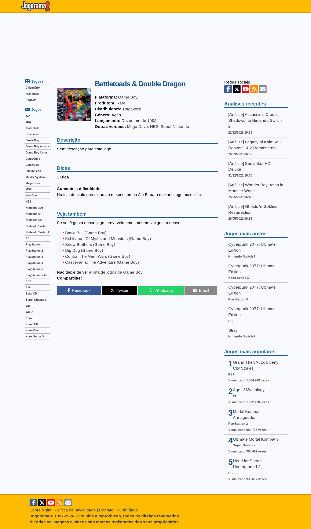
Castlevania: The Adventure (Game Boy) (102, 262)
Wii (28, 305)
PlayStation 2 (34, 250)
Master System (35, 177)
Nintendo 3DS (35, 207)
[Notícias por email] (263, 89)
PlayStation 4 (34, 262)
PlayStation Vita (36, 275)
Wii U (29, 312)
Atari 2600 (32, 128)
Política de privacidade (75, 510)
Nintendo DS (34, 220)
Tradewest (131, 109)
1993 (152, 120)
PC (27, 238)
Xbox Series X (35, 336)
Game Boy (128, 97)
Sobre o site (40, 510)
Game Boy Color (36, 152)
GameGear (32, 164)
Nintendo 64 (33, 213)
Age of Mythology (249, 390)
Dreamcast (32, 134)
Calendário (33, 87)
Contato (106, 510)
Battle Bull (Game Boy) (85, 233)
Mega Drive (137, 126)
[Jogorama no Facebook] (228, 89)
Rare (121, 103)
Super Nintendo (175, 126)
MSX (29, 189)
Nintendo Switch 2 (38, 232)
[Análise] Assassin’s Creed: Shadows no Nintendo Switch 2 (255, 120)
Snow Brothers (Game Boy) (90, 244)
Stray (233, 330)
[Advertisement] (155, 44)
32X (28, 115)
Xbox (29, 318)
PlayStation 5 (34, 269)
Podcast (31, 99)
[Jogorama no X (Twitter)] (237, 89)
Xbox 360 (32, 324)
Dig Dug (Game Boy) (84, 250)
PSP (28, 281)
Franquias (32, 93)
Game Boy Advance (38, 146)
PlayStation (33, 244)
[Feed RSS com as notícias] (254, 89)
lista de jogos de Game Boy (117, 272)
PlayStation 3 (34, 256)
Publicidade (127, 510)
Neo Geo (31, 195)
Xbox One (32, 330)
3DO (28, 121)
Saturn (30, 287)
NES (154, 126)
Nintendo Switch (36, 226)
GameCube (33, 158)
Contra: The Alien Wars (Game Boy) (97, 256)
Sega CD (31, 293)
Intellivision (33, 171)
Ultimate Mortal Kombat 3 (256, 439)
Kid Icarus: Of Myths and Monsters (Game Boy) (108, 238)
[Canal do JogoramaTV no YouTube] (245, 89)
